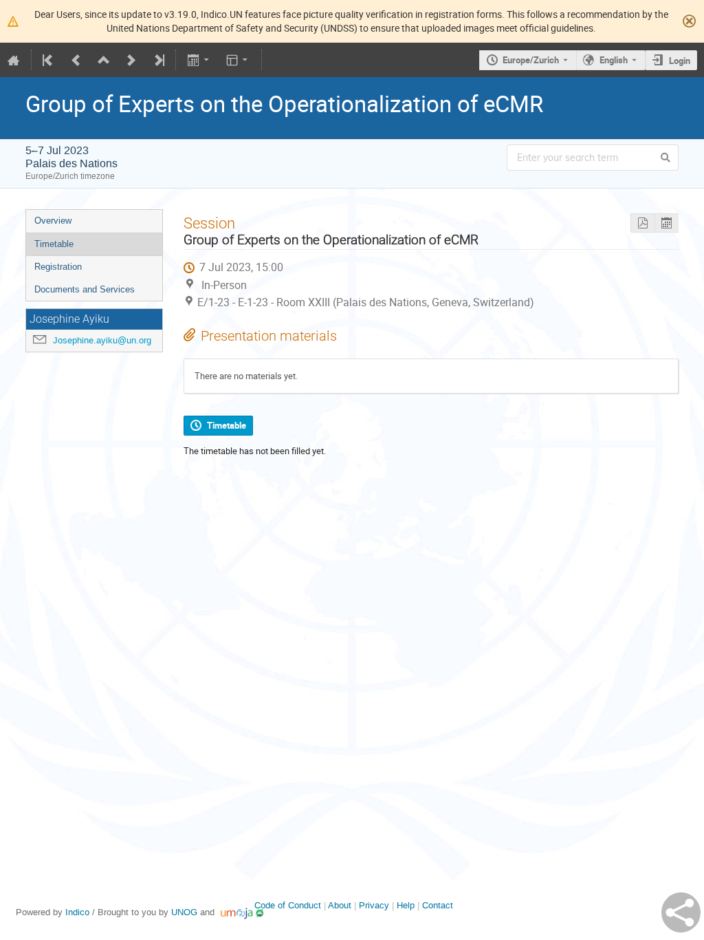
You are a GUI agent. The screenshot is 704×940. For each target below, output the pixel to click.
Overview (53, 220)
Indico (77, 912)
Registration (58, 266)
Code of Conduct (287, 905)
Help (406, 905)
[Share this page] (681, 912)
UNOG (184, 912)
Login (679, 60)
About (339, 905)
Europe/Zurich (531, 60)
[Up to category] (104, 60)
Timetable (54, 244)
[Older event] (76, 60)
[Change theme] (238, 60)
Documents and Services (84, 289)
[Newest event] (158, 60)
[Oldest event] (49, 60)
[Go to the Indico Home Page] (14, 60)
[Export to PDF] (642, 223)
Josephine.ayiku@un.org (102, 340)
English (614, 60)
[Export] (199, 60)
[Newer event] (131, 60)
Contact (437, 905)
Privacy (374, 905)
